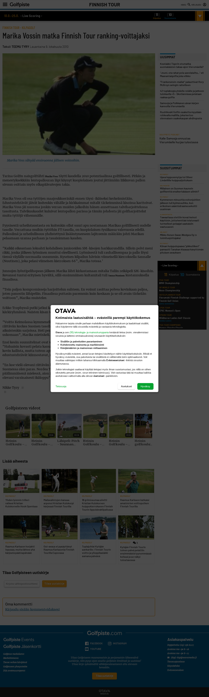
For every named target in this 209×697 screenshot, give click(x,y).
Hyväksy (145, 386)
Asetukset (126, 386)
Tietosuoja (61, 386)
